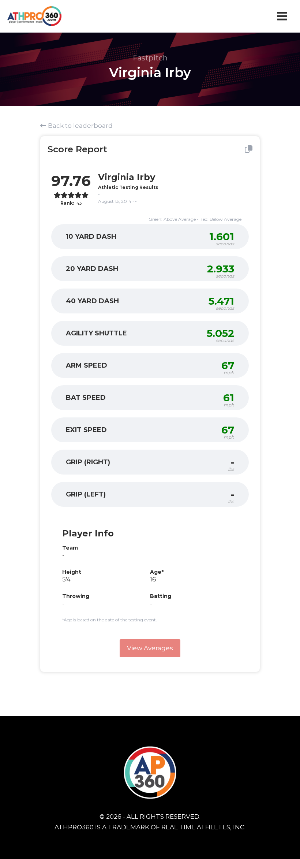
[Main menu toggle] (282, 16)
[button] (150, 648)
